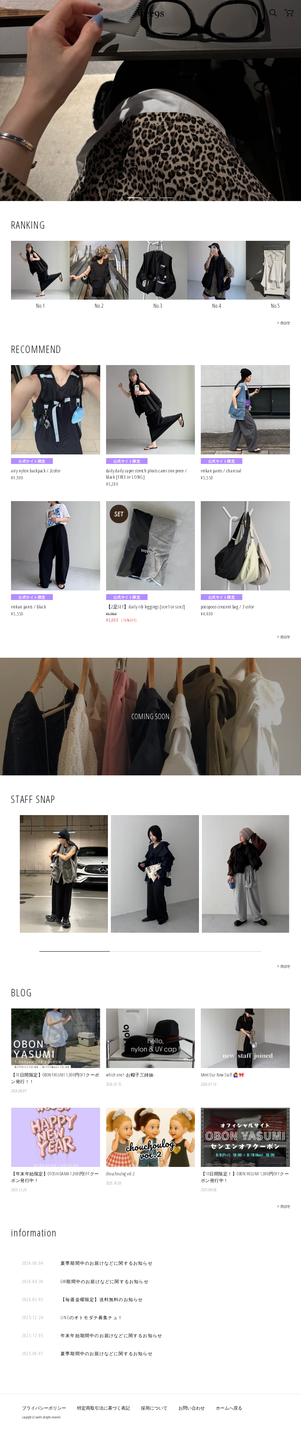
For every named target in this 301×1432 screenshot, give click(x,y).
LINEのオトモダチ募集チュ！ (92, 1317)
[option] (150, 100)
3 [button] (166, 197)
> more (283, 322)
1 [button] (134, 197)
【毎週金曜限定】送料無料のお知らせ (102, 1299)
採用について (154, 1408)
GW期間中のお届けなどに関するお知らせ (105, 1281)
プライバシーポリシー (44, 1408)
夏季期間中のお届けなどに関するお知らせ (107, 1263)
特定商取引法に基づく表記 (103, 1408)
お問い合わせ (191, 1408)
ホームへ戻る (229, 1408)
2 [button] (150, 197)
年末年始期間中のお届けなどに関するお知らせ (111, 1335)
